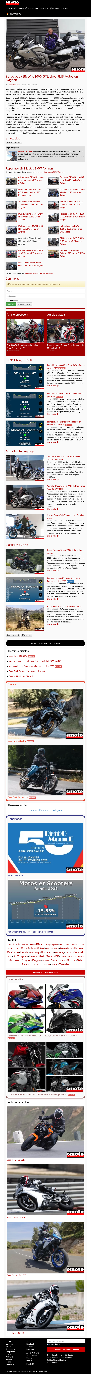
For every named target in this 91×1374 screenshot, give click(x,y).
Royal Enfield (38, 948)
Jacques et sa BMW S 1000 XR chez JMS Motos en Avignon (72, 192)
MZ (10, 960)
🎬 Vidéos (54, 8)
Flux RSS (30, 1364)
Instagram (57, 810)
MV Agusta (79, 956)
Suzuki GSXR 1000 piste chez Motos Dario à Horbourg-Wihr (23, 346)
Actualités (11, 8)
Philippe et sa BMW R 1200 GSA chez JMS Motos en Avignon (72, 241)
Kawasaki (78, 952)
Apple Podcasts (32, 1353)
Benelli (25, 944)
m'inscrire (21, 304)
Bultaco (75, 944)
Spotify (29, 1358)
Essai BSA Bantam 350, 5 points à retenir (27, 671)
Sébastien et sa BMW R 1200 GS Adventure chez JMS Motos (71, 228)
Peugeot (26, 960)
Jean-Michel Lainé (14, 85)
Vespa (39, 964)
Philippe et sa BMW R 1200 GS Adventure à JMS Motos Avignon (72, 216)
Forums (64, 8)
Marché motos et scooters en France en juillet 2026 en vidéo (35, 660)
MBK (56, 956)
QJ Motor (45, 960)
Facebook (44, 810)
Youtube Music (32, 1355)
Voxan (54, 964)
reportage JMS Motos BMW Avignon (50, 172)
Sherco (62, 960)
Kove (10, 956)
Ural (33, 964)
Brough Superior (51, 944)
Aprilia (16, 944)
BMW (10, 142)
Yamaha (64, 964)
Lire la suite (52, 385)
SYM (79, 960)
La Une (8, 1341)
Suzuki (71, 960)
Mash (41, 956)
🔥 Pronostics (13, 14)
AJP (9, 944)
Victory (47, 964)
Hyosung (59, 952)
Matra (49, 956)
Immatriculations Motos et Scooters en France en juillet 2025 (64, 579)
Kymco (24, 956)
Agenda (34, 8)
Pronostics (10, 1364)
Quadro (54, 960)
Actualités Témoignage (20, 451)
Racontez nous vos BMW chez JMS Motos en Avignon (31, 264)
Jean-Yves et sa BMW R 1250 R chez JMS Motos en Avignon (30, 204)
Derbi (17, 948)
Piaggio (36, 960)
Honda (24, 952)
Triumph (26, 964)
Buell (68, 944)
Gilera (56, 948)
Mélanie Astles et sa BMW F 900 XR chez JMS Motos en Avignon (30, 253)
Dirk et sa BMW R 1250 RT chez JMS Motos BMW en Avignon (72, 180)
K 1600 (18, 142)
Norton (16, 960)
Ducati (25, 948)
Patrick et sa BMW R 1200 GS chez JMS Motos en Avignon (71, 204)
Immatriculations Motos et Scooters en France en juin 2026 (64, 423)
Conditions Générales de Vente (59, 1357)
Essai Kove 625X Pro (18, 655)
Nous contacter (53, 1362)
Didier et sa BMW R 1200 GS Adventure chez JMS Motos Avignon (29, 192)
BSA (61, 944)
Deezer (29, 1360)
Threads (29, 1346)
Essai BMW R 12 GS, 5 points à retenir (64, 606)
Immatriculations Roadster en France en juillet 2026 (31, 666)
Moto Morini (66, 956)
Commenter (27, 635)
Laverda (33, 956)
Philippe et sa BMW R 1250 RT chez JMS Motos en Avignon (30, 228)
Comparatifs (15, 979)
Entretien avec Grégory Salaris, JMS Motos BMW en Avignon (72, 253)
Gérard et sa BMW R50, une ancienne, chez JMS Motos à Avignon (31, 180)
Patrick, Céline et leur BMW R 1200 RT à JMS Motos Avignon (30, 216)
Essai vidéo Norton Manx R (21, 676)
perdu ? (29, 304)
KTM (16, 956)
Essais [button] (43, 8)
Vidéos (8, 1354)
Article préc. (12, 635)
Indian (68, 952)
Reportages (15, 819)
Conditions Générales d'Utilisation (60, 1355)
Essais (12, 684)
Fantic (48, 948)
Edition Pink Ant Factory (56, 1360)
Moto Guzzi (66, 948)
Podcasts (9, 1356)
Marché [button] (23, 8)
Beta (32, 944)
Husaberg (35, 952)
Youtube (33, 810)
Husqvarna (47, 952)
